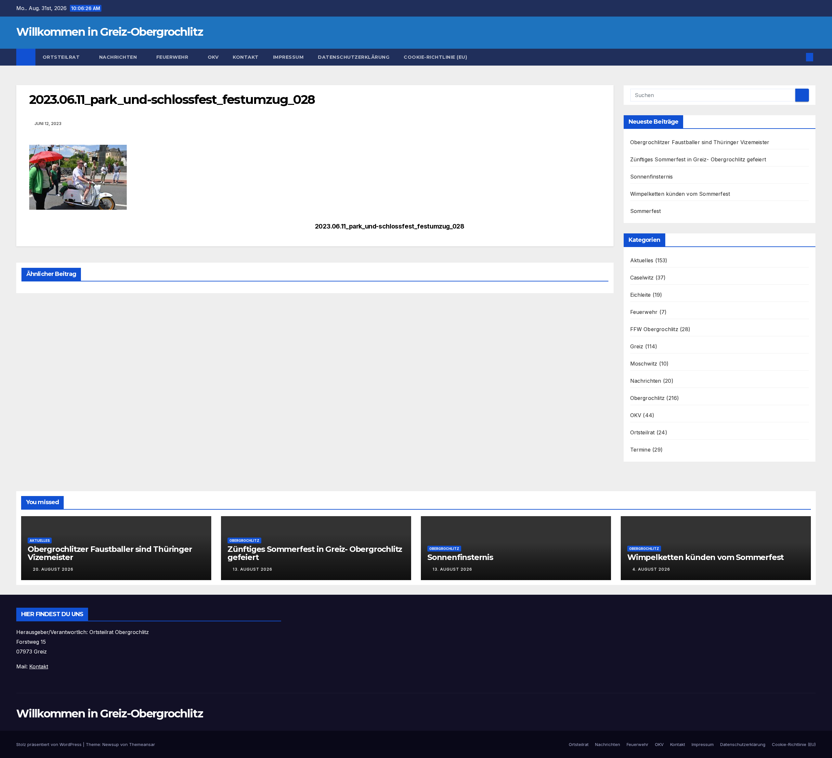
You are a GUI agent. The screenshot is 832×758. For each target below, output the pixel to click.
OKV (213, 57)
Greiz (637, 346)
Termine (640, 449)
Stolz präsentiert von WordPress (49, 744)
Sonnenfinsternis (651, 176)
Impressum (288, 57)
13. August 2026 (252, 569)
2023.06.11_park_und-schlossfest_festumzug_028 (389, 226)
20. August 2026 (53, 569)
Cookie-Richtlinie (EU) (435, 57)
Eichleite (640, 295)
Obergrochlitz (647, 398)
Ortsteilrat (62, 57)
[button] (799, 57)
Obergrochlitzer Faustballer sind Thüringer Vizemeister (700, 142)
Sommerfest (645, 211)
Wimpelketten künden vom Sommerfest (680, 194)
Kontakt (246, 57)
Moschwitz (643, 363)
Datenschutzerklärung (353, 57)
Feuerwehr (173, 57)
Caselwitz (642, 277)
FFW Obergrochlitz (654, 329)
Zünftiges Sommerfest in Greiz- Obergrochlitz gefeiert (698, 159)
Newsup (110, 744)
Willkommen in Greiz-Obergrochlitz (109, 32)
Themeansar (142, 744)
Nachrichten (118, 57)
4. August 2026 (651, 569)
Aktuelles (642, 260)
